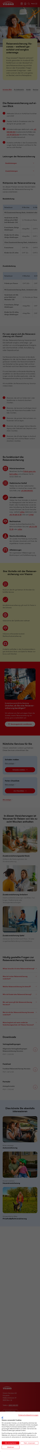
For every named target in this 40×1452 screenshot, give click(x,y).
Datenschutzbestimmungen (28, 1415)
